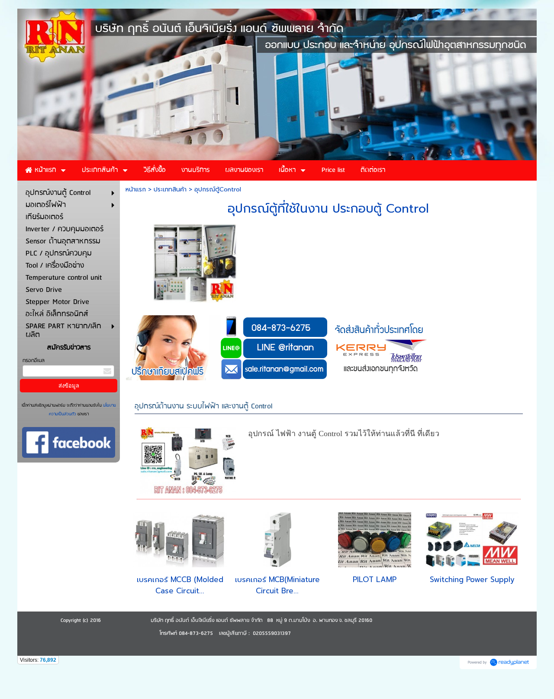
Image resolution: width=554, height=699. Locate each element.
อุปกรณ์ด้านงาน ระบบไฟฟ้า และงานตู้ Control (203, 406)
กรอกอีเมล (34, 360)
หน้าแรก (136, 189)
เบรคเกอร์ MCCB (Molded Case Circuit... (180, 585)
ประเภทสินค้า (170, 189)
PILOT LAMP (374, 579)
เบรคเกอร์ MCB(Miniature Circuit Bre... (277, 585)
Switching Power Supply (472, 579)
